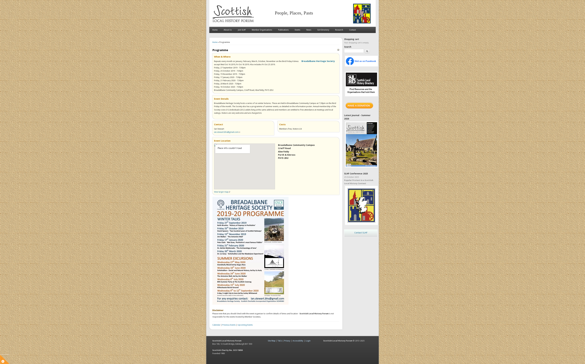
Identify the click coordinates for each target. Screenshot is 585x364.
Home (215, 30)
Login (308, 341)
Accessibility (298, 341)
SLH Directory (323, 30)
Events (297, 30)
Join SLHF (242, 30)
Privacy (287, 341)
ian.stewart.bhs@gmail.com (227, 132)
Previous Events (229, 325)
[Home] (234, 24)
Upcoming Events (245, 325)
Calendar (216, 325)
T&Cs (279, 341)
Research (339, 30)
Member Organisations (262, 30)
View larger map (222, 192)
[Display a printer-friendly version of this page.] (338, 49)
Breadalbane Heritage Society (318, 61)
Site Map (271, 341)
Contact (352, 30)
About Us (228, 30)
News (308, 30)
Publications (283, 30)
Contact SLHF (360, 232)
